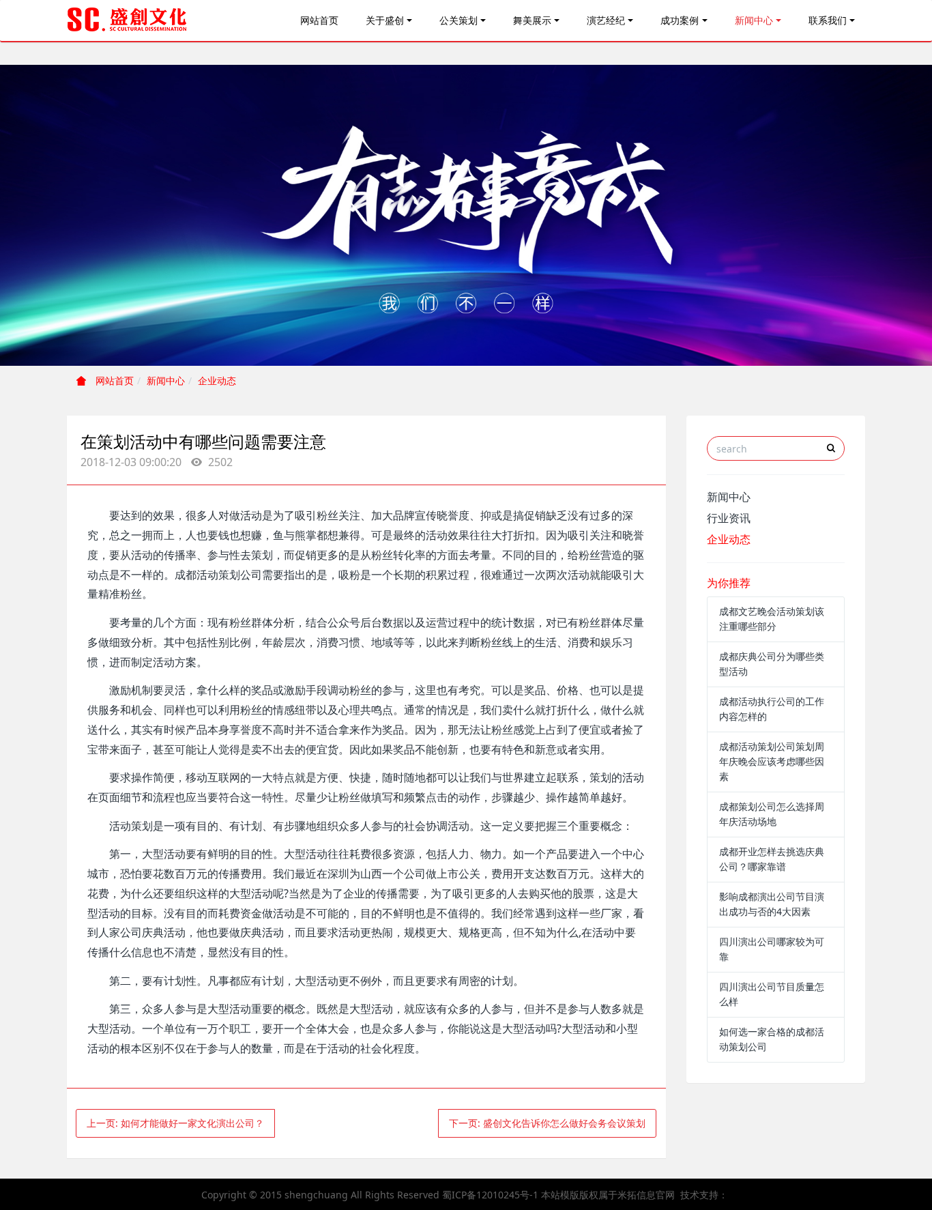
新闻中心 (754, 20)
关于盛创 (385, 20)
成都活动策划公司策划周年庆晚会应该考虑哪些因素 (771, 761)
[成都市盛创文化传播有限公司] (127, 20)
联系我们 (828, 20)
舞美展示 (532, 20)
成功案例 (679, 20)
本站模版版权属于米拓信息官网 (608, 1194)
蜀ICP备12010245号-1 (490, 1194)
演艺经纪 (606, 20)
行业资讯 (729, 517)
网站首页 (319, 20)
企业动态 (217, 380)
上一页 (175, 1123)
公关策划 (458, 20)
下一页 (547, 1123)
